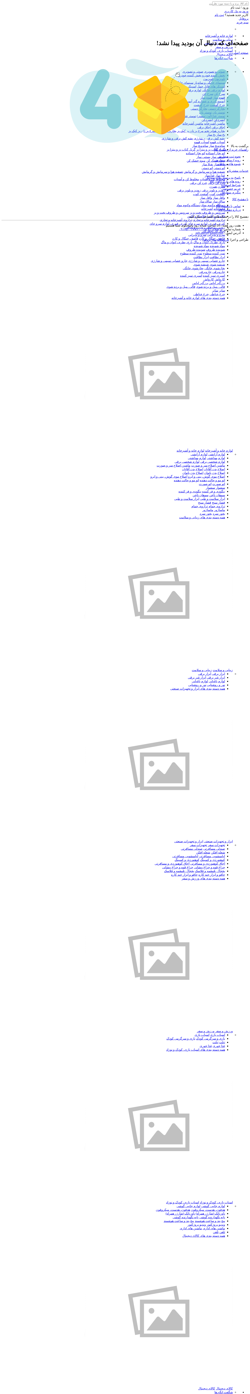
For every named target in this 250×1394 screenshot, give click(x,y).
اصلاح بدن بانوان (214, 472)
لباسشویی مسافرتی (212, 856)
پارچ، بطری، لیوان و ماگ (209, 242)
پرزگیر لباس (217, 283)
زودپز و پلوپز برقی (213, 190)
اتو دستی (219, 168)
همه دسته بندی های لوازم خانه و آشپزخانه (198, 298)
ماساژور (219, 510)
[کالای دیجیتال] (159, 1384)
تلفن (222, 1232)
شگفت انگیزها (223, 1392)
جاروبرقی (218, 272)
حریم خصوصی (231, 188)
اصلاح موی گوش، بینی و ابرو (206, 476)
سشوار (220, 487)
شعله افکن (218, 852)
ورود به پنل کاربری (236, 11)
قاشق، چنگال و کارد (185, 238)
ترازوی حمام (217, 506)
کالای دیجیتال (224, 54)
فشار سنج (218, 502)
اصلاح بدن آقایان (214, 469)
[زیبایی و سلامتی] (159, 666)
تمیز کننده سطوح (214, 253)
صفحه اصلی (240, 52)
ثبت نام (219, 15)
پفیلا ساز (207, 164)
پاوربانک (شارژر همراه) (210, 1213)
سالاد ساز (218, 201)
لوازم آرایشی (216, 454)
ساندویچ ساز (217, 145)
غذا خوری (219, 1046)
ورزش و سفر (224, 47)
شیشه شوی (217, 264)
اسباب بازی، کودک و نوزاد (216, 50)
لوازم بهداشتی (216, 458)
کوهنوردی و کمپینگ (212, 860)
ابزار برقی (218, 673)
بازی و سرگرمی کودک (210, 1038)
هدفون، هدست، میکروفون (208, 1209)
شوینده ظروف (215, 249)
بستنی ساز (203, 157)
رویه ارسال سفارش (228, 160)
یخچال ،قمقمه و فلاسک (210, 871)
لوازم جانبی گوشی (213, 1206)
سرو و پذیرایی (216, 234)
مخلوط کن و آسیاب (186, 179)
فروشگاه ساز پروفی (215, 239)
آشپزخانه (207, 208)
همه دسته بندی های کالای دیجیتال (203, 1235)
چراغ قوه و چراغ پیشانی (209, 867)
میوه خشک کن (196, 160)
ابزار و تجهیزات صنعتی (218, 841)
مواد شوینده (217, 246)
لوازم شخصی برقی (212, 461)
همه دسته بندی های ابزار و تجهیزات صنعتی (197, 688)
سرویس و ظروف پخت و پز (207, 212)
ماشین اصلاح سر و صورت (208, 465)
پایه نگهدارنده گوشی (212, 1217)
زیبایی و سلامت (223, 670)
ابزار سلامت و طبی (212, 498)
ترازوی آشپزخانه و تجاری (209, 220)
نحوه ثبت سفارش (229, 156)
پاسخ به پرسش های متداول (223, 177)
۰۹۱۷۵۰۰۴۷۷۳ (188, 229)
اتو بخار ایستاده (215, 153)
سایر (222, 290)
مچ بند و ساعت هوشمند (210, 1221)
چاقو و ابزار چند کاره (211, 874)
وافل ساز (219, 197)
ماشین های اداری (214, 1228)
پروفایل (243, 18)
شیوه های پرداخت (229, 164)
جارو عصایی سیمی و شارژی (206, 260)
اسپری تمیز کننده (214, 275)
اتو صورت (218, 484)
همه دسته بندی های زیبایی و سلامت (202, 517)
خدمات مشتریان (237, 170)
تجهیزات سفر (216, 845)
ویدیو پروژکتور (216, 1224)
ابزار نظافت (217, 257)
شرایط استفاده (231, 185)
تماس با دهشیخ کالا (228, 206)
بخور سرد (219, 513)
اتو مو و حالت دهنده (212, 480)
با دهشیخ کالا (240, 199)
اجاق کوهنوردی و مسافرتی (207, 863)
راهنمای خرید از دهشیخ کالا (231, 149)
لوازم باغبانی (217, 681)
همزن (213, 186)
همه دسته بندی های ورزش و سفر (203, 878)
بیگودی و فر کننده (213, 491)
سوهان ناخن (217, 495)
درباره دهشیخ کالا (229, 209)
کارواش (220, 279)
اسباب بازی (217, 1034)
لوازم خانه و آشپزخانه (219, 35)
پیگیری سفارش (231, 192)
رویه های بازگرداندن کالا (225, 181)
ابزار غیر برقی (216, 677)
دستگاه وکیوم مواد (213, 205)
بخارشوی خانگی (214, 268)
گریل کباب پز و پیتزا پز (210, 149)
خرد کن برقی (198, 183)
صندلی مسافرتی (214, 848)
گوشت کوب (217, 194)
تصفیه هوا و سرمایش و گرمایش (204, 171)
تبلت (222, 1042)
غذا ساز (220, 175)
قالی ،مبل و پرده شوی (210, 286)
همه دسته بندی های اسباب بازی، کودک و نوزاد (195, 1049)
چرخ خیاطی (217, 294)
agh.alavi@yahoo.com (209, 233)
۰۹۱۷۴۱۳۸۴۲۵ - (210, 229)
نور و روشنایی (216, 685)
